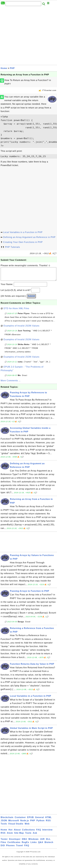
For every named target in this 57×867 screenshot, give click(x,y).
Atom (10, 833)
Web (27, 824)
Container (20, 817)
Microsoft (13, 820)
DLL (48, 839)
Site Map (19, 833)
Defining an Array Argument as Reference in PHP (29, 237)
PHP (12, 68)
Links (33, 842)
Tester (4, 839)
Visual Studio (15, 824)
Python (40, 820)
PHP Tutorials (12, 247)
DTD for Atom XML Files (16, 308)
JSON (4, 820)
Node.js (24, 820)
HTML (48, 817)
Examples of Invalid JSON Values (21, 326)
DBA (24, 839)
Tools (4, 824)
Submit (31, 296)
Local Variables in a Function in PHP (23, 232)
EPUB (30, 817)
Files (3, 842)
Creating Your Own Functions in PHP (23, 242)
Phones (10, 845)
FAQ (38, 830)
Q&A (40, 842)
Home (4, 68)
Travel (19, 845)
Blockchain (7, 817)
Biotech (49, 842)
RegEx (25, 842)
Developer (15, 839)
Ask (35, 833)
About (17, 830)
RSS (48, 820)
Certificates (13, 842)
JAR (42, 839)
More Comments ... (11, 380)
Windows (33, 839)
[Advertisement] (28, 36)
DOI (3, 845)
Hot (10, 830)
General (39, 817)
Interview (47, 830)
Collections (28, 830)
